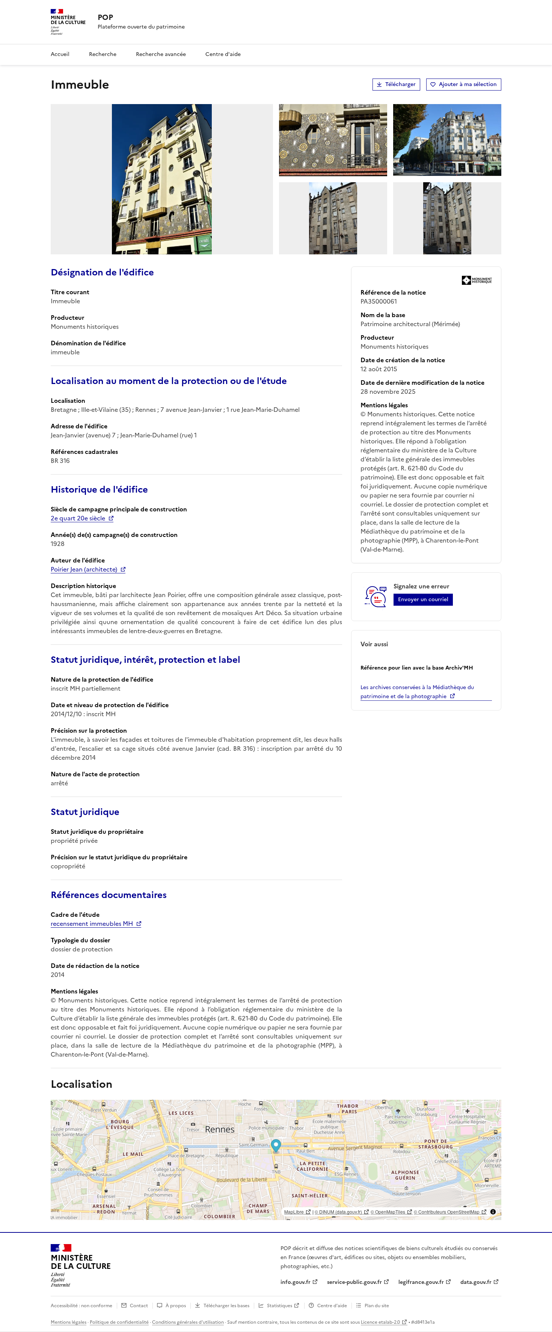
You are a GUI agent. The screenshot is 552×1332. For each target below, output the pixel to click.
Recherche (102, 54)
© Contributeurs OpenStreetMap (447, 1211)
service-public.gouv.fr (354, 1282)
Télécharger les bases (226, 1305)
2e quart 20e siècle (78, 518)
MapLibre (294, 1211)
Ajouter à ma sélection (468, 84)
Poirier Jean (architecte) (84, 569)
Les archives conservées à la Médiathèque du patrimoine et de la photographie (417, 691)
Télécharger (400, 84)
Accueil (60, 54)
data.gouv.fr (476, 1282)
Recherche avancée (161, 54)
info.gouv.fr (296, 1282)
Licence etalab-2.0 (380, 1322)
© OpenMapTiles (388, 1211)
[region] (276, 1160)
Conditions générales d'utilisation (188, 1322)
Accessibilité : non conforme (81, 1305)
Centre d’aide (332, 1305)
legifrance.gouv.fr (421, 1282)
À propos (176, 1305)
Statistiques (279, 1305)
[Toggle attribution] (493, 1211)
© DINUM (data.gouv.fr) (338, 1211)
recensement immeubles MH (92, 923)
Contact (139, 1305)
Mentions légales (68, 1322)
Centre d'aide (223, 54)
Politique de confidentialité (119, 1322)
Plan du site (377, 1305)
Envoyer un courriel (423, 599)
